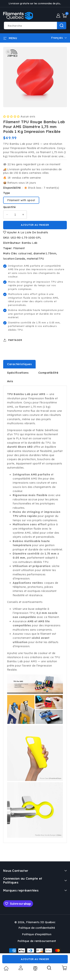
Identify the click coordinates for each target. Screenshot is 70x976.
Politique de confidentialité (36, 927)
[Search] (49, 969)
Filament (19, 248)
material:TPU (35, 258)
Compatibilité (48, 372)
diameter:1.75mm (44, 253)
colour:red (25, 253)
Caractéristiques (19, 364)
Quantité (9, 207)
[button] (64, 15)
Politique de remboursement (37, 941)
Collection (35, 968)
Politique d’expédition (36, 934)
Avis (10, 381)
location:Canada (14, 258)
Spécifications (18, 372)
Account (20, 968)
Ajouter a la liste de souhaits (27, 232)
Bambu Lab (30, 243)
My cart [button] (64, 968)
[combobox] (35, 25)
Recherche (61, 25)
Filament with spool (21, 200)
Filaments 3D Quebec (40, 922)
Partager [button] (15, 339)
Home (6, 968)
